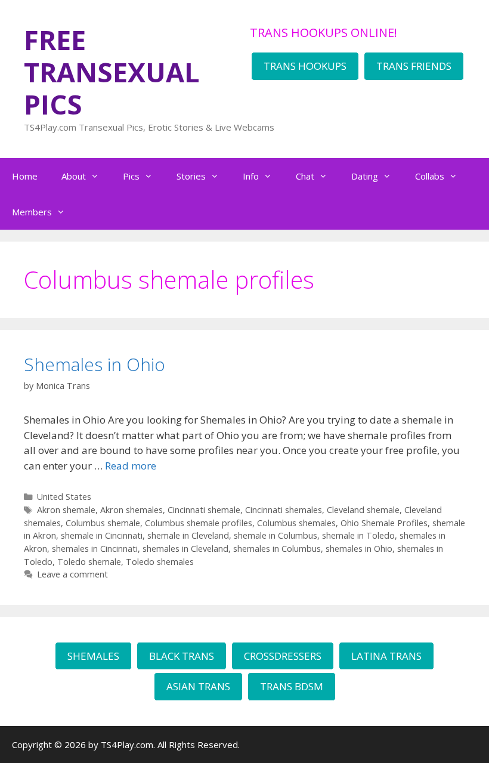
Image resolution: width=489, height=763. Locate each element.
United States (64, 496)
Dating (364, 176)
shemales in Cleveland (185, 548)
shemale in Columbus (275, 535)
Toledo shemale (89, 561)
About (73, 176)
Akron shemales (131, 509)
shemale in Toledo (358, 535)
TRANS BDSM (291, 686)
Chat (305, 176)
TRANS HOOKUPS (305, 66)
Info (251, 176)
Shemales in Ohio (94, 364)
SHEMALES (93, 656)
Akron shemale (66, 509)
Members (32, 212)
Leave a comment (72, 574)
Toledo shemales (160, 561)
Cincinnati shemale (204, 509)
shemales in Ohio (359, 548)
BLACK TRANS (181, 656)
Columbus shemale (103, 523)
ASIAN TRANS (198, 686)
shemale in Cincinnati (102, 535)
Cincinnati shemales (283, 509)
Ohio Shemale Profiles (384, 523)
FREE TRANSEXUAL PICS (112, 71)
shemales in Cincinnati (95, 548)
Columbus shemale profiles (198, 523)
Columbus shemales (296, 523)
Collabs (429, 176)
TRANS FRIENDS (413, 66)
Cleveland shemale (363, 509)
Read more (130, 465)
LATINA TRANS (386, 656)
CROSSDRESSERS (282, 656)
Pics (131, 176)
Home (25, 176)
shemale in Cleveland (188, 535)
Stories (191, 176)
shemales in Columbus (277, 548)
